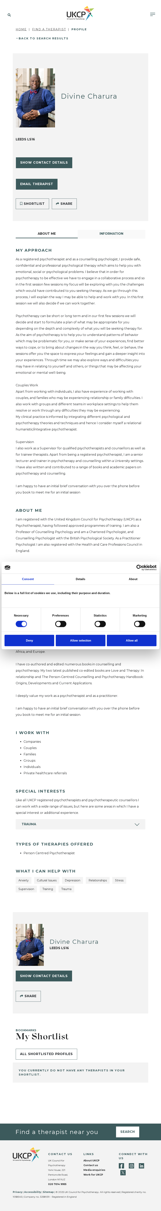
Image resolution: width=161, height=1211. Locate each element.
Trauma (29, 824)
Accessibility (32, 1192)
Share (65, 204)
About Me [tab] (47, 234)
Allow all (132, 640)
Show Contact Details (44, 162)
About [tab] (133, 579)
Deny (29, 640)
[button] (8, 15)
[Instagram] (131, 1165)
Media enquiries (94, 1169)
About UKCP (91, 1160)
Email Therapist (36, 184)
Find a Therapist (49, 29)
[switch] (60, 624)
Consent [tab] (28, 579)
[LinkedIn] (141, 1165)
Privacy (17, 1192)
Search (127, 1132)
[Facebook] (121, 1165)
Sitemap (48, 1192)
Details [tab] (80, 579)
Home (21, 29)
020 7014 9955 (57, 1184)
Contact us (90, 1165)
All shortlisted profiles (46, 1054)
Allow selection (80, 640)
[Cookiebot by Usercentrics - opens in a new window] (139, 568)
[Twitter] (123, 1172)
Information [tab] (111, 234)
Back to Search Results (44, 38)
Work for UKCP (93, 1174)
